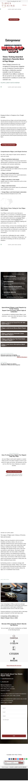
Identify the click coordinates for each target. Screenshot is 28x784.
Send (14, 735)
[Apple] (24, 759)
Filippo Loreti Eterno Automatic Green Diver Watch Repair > (12, 334)
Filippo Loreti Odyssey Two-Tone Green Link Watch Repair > (13, 339)
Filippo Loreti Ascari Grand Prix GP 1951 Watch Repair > (13, 323)
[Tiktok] (11, 759)
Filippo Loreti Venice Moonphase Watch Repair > (13, 345)
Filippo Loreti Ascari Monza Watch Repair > (13, 328)
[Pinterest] (20, 759)
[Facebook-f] (9, 759)
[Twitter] (18, 759)
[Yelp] (22, 759)
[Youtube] (16, 759)
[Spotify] (26, 759)
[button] (14, 323)
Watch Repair (5, 767)
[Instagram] (13, 759)
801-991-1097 (18, 1)
